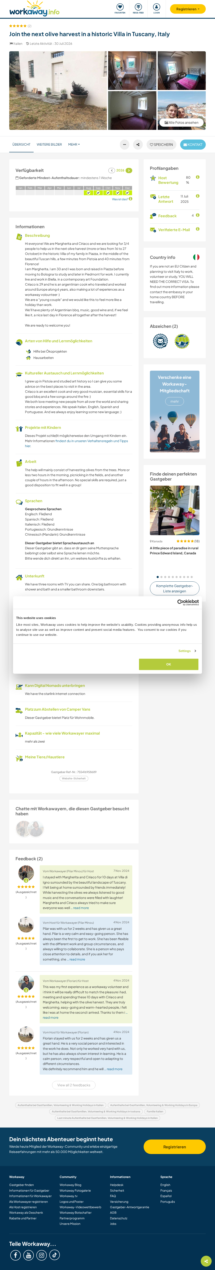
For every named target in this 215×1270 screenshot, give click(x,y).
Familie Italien (155, 1111)
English (165, 1185)
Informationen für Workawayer (30, 1196)
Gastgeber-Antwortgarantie (129, 1207)
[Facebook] (15, 1255)
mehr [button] (72, 144)
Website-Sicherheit (74, 778)
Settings (184, 651)
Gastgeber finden (21, 1185)
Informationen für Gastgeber (29, 1190)
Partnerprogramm (72, 1218)
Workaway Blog (70, 1185)
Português (167, 1201)
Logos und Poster (72, 1201)
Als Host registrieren (23, 1207)
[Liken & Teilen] (138, 145)
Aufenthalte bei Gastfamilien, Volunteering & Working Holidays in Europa (153, 1105)
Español (166, 1196)
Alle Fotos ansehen (183, 122)
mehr (174, 401)
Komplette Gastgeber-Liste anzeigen (174, 588)
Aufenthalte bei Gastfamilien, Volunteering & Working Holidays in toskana (96, 1111)
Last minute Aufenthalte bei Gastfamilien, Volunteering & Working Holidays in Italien (107, 1118)
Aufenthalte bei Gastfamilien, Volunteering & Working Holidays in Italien (61, 1105)
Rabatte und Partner (23, 1218)
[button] (158, 577)
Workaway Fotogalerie (75, 1190)
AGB (113, 1212)
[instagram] (41, 1255)
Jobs (113, 1223)
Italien (17, 43)
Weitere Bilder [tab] (49, 144)
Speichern (163, 144)
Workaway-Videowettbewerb (80, 1207)
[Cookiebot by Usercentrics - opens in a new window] (180, 602)
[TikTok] (54, 1255)
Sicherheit (117, 1190)
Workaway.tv (68, 1196)
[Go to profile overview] (74, 828)
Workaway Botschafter (76, 1212)
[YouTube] (28, 1255)
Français (166, 1190)
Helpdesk (116, 1185)
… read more (80, 908)
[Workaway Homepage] (34, 8)
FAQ (113, 1196)
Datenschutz (118, 1218)
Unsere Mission (70, 1223)
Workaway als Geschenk (26, 1212)
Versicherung (119, 1201)
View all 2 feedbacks (73, 1085)
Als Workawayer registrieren (28, 1201)
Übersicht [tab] (21, 144)
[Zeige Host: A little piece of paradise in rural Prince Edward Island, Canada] (174, 510)
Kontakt (194, 144)
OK (168, 664)
